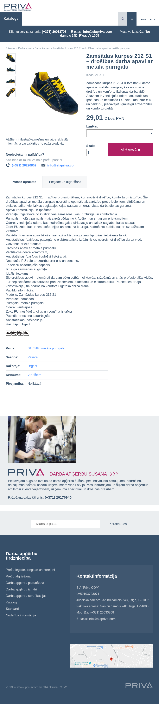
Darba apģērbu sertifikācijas (26, 596)
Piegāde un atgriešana (65, 182)
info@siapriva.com (97, 32)
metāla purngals (52, 348)
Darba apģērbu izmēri (21, 589)
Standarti (12, 609)
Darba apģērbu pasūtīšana (25, 583)
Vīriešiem (34, 375)
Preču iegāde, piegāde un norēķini (30, 570)
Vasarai (33, 357)
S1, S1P (33, 348)
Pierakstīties (118, 524)
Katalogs (11, 19)
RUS (152, 19)
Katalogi (11, 602)
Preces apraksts (24, 182)
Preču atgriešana (18, 576)
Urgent (32, 366)
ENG (143, 19)
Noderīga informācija (21, 615)
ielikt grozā (128, 149)
